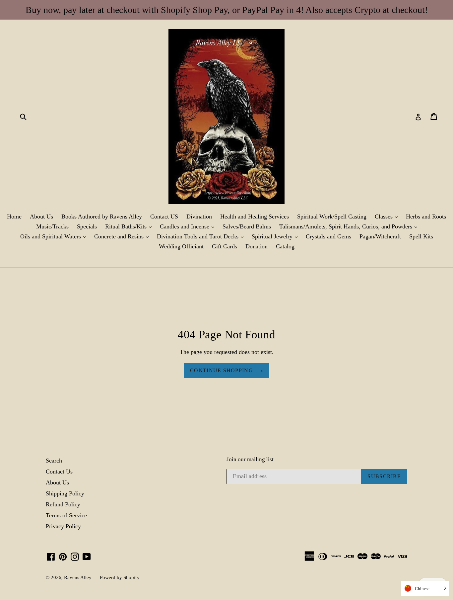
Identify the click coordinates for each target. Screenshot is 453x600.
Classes (388, 216)
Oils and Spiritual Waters (54, 236)
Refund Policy (63, 504)
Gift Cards (224, 246)
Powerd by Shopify (120, 577)
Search (54, 460)
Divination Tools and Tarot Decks (202, 236)
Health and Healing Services (254, 216)
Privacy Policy (63, 526)
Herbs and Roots (426, 216)
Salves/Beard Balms (247, 226)
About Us (41, 216)
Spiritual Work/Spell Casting (331, 216)
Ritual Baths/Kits (130, 226)
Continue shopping (221, 370)
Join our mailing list (250, 459)
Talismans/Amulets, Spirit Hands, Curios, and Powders (350, 226)
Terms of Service (66, 515)
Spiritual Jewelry (276, 236)
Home (14, 216)
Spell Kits (421, 236)
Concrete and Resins (123, 236)
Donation (256, 246)
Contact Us (59, 471)
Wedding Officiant (181, 246)
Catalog (285, 246)
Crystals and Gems (328, 236)
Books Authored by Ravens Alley (101, 216)
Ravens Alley (78, 577)
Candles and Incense (189, 226)
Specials (87, 226)
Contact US (164, 216)
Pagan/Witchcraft (380, 236)
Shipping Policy (65, 493)
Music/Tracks (52, 226)
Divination (199, 216)
